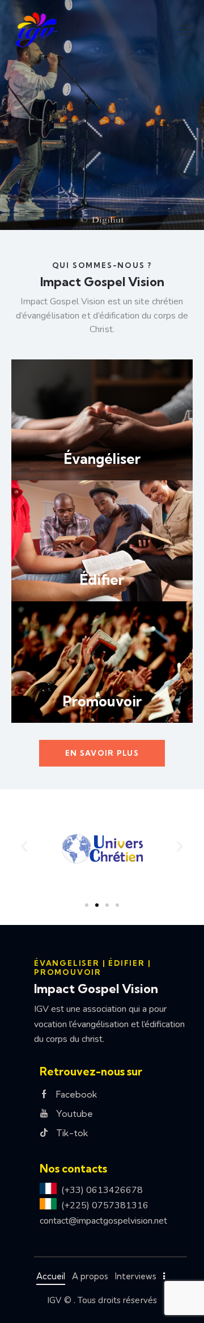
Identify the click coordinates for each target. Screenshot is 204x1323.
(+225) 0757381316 (104, 1205)
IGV (54, 1300)
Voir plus (68, 210)
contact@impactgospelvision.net (103, 1221)
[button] (186, 29)
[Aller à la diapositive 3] (107, 905)
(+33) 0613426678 (102, 1190)
